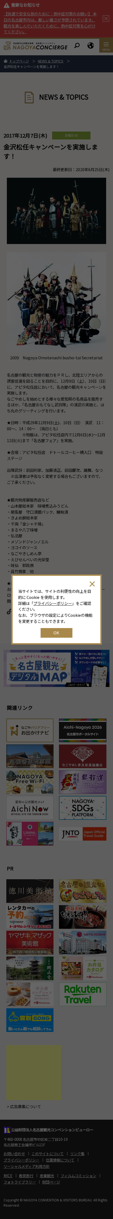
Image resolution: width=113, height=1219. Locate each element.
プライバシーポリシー (52, 603)
